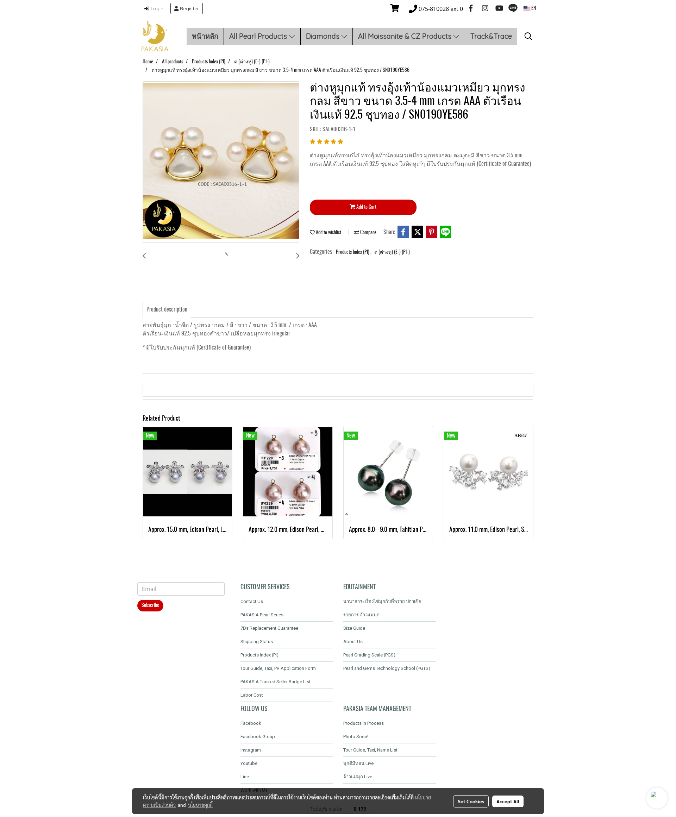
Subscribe (150, 605)
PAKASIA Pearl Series (261, 614)
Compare (367, 232)
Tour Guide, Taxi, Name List (370, 750)
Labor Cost (251, 695)
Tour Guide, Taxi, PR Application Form (278, 668)
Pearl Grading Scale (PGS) (369, 655)
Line (244, 776)
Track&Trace (491, 36)
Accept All (507, 801)
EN (533, 8)
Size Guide (354, 628)
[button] (528, 36)
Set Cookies (471, 801)
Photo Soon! (355, 736)
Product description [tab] (166, 310)
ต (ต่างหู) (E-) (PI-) (392, 252)
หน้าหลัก (205, 36)
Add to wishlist (328, 232)
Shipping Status (256, 641)
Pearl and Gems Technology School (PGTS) (386, 668)
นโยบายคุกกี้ (200, 805)
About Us (353, 641)
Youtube (248, 763)
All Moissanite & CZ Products (405, 36)
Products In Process (363, 723)
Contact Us (251, 601)
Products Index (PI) (353, 252)
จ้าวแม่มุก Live (357, 776)
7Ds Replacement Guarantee (269, 628)
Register (189, 8)
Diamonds (323, 36)
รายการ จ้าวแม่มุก (361, 614)
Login (156, 8)
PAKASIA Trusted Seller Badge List (275, 681)
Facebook (250, 723)
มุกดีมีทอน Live (358, 763)
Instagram (250, 750)
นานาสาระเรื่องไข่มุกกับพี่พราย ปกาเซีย (382, 601)
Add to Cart (365, 207)
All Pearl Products (259, 36)
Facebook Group (257, 736)
